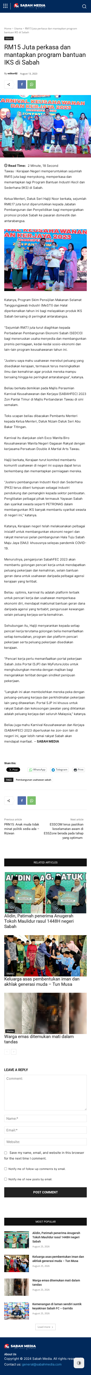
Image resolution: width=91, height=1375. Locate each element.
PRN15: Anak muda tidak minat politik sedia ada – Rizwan (21, 829)
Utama (18, 28)
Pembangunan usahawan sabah (33, 779)
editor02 (12, 73)
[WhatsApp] (31, 84)
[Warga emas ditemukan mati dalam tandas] (45, 1013)
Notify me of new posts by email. (30, 1179)
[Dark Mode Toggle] (79, 1363)
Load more (44, 1327)
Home (7, 28)
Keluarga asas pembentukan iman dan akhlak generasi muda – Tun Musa (42, 981)
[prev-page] (7, 1052)
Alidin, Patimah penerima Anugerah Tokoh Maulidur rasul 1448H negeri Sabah (39, 921)
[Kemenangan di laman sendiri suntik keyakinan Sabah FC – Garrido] (16, 1311)
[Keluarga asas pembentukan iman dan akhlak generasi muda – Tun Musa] (45, 955)
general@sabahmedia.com (42, 1364)
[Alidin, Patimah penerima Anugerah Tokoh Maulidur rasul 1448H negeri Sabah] (45, 892)
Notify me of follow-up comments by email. (37, 1169)
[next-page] (13, 1052)
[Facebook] (22, 84)
